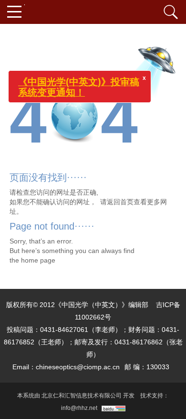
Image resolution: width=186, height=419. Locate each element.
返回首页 (120, 202)
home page (38, 260)
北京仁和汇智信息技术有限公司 (81, 395)
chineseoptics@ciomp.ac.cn (78, 367)
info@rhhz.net (79, 408)
